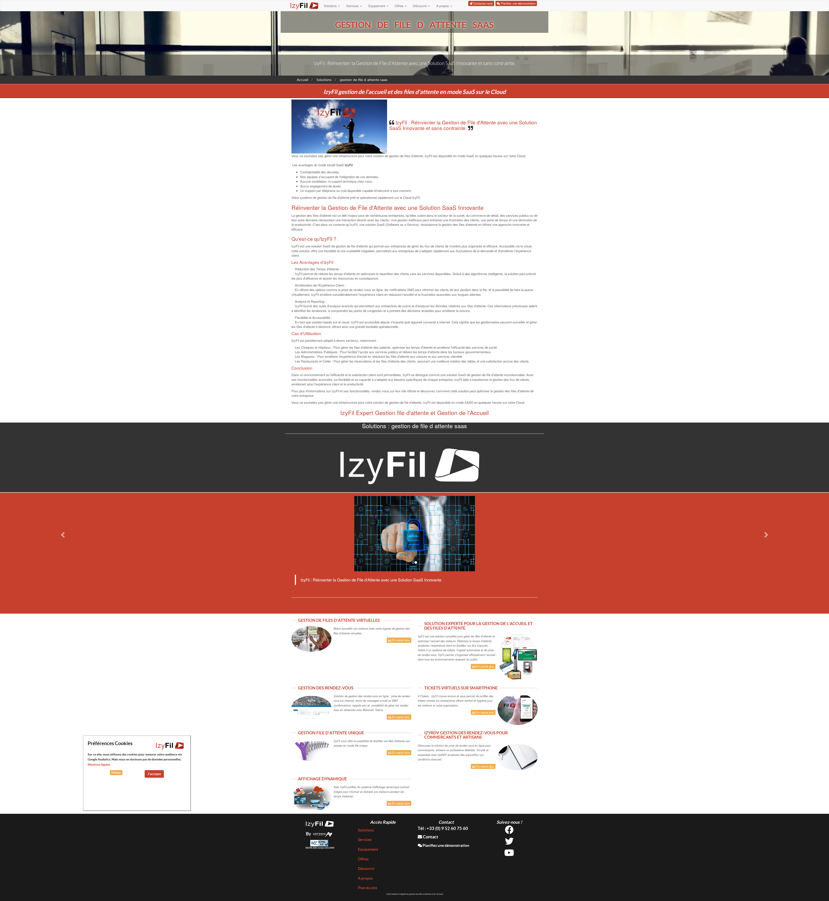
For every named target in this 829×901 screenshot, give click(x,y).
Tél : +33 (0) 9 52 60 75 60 (443, 828)
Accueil (302, 80)
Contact (430, 836)
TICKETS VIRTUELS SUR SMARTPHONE (461, 688)
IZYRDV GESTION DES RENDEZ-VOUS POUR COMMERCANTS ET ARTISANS (466, 735)
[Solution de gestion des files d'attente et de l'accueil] (320, 823)
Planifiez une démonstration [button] (518, 3)
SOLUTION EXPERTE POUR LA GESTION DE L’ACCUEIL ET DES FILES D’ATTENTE (478, 625)
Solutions (331, 5)
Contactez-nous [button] (482, 3)
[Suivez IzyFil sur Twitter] (509, 842)
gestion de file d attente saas (364, 80)
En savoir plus (400, 640)
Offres (399, 5)
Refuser (116, 772)
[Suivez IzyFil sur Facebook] (509, 831)
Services (353, 5)
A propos (443, 5)
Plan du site (367, 888)
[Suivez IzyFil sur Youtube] (509, 854)
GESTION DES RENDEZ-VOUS (325, 688)
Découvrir (420, 5)
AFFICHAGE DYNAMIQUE (322, 778)
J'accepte (154, 774)
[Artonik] (323, 833)
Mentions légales (99, 764)
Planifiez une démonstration (445, 845)
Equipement (377, 5)
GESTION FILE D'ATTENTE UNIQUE (331, 732)
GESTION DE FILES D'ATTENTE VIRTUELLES (339, 620)
